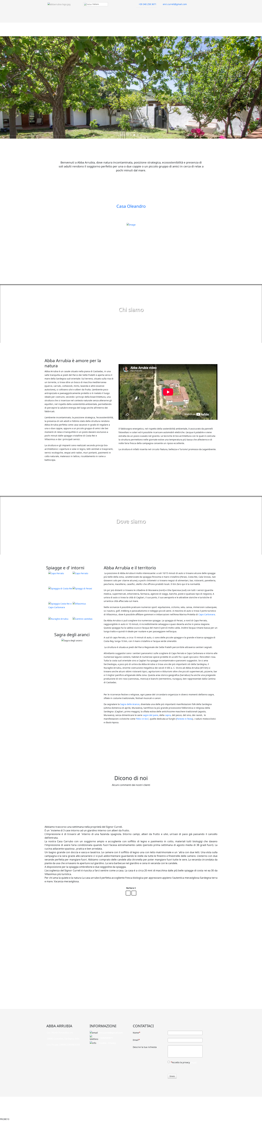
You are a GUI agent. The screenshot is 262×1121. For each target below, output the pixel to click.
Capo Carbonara (206, 614)
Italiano (95, 4)
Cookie (102, 1043)
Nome (136, 1032)
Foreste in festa (184, 718)
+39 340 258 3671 (147, 4)
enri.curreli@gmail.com (175, 4)
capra (168, 715)
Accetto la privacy (184, 1062)
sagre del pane (150, 715)
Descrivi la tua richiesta (145, 1047)
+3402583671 (106, 1037)
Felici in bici (142, 718)
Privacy (112, 1043)
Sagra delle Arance (129, 704)
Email (135, 1040)
